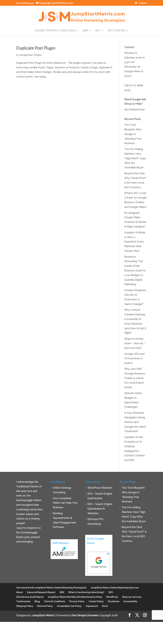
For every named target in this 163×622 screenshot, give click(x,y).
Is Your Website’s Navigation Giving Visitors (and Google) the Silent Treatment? (135, 422)
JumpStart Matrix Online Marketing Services (115, 587)
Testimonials (23, 601)
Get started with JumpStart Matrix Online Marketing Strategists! (51, 587)
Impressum (92, 606)
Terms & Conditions (54, 601)
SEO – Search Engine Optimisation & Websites (99, 509)
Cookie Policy (96, 601)
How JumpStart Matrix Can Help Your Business (65, 503)
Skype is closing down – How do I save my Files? (134, 343)
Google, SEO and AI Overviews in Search (134, 358)
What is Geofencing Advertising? (86, 592)
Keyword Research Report (41, 592)
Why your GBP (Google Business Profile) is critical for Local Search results (134, 378)
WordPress (112, 597)
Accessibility (130, 601)
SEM (85, 30)
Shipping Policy (24, 606)
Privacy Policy (77, 601)
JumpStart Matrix (43, 615)
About (19, 592)
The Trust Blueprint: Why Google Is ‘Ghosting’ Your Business (133, 134)
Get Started (116, 30)
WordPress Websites (99, 487)
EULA (105, 606)
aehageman (26, 55)
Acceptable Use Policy (69, 606)
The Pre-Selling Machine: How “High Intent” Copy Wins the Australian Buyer (135, 158)
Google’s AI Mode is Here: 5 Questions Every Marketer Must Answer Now (134, 241)
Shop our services (131, 597)
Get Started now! (134, 109)
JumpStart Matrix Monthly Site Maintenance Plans (75, 597)
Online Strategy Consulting (55, 30)
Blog (37, 601)
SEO (97, 30)
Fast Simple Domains (85, 615)
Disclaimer (113, 601)
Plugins (38, 55)
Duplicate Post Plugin (35, 47)
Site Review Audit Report (30, 597)
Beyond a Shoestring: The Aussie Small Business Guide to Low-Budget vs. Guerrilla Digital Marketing (135, 270)
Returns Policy (45, 606)
